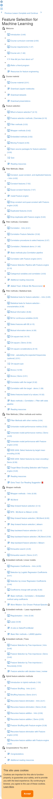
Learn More (8, 786)
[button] (1, 2)
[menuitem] (1, 6)
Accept (27, 793)
